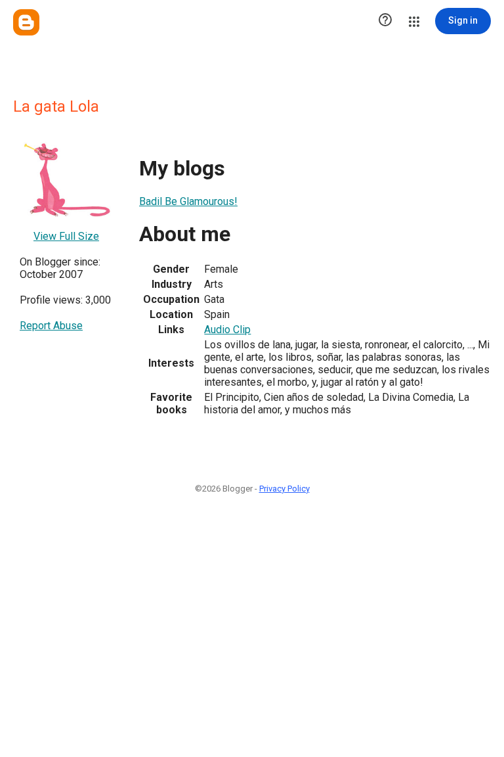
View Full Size (66, 236)
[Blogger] (26, 22)
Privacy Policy (284, 488)
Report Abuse (51, 325)
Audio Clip (227, 329)
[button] (385, 21)
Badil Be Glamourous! (188, 201)
